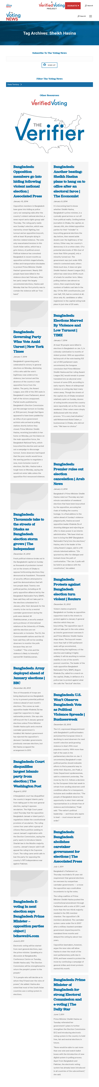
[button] (89, 6)
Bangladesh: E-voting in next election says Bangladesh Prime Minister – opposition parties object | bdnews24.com (28, 918)
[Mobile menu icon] (90, 16)
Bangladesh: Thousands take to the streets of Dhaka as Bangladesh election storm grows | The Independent (28, 531)
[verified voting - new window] (52, 9)
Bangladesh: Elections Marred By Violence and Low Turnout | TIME (68, 325)
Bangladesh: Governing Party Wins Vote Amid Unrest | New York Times (28, 342)
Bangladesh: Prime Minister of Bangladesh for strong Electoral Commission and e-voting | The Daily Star (69, 994)
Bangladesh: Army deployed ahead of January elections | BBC (29, 675)
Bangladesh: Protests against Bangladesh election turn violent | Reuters (67, 589)
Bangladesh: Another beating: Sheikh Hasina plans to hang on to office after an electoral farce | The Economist (69, 181)
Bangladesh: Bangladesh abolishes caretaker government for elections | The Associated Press (68, 847)
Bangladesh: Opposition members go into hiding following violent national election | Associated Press (27, 181)
